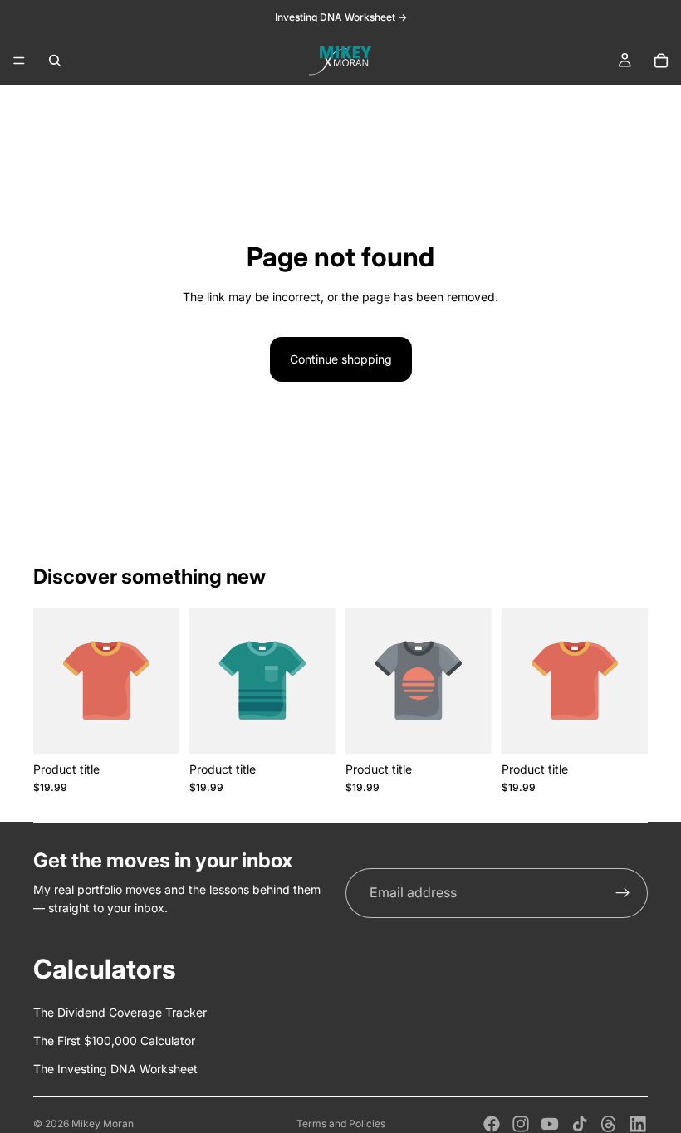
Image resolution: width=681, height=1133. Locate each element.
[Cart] (661, 60)
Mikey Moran (102, 1123)
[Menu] (19, 61)
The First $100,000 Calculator (114, 1040)
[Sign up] (622, 893)
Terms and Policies (340, 1123)
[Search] (55, 60)
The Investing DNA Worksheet (115, 1069)
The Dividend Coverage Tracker (120, 1012)
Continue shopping (341, 359)
